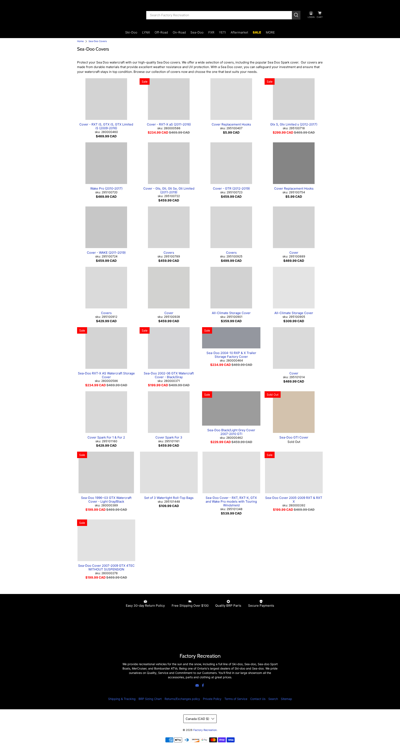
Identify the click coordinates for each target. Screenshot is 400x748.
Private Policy (212, 699)
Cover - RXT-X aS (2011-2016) (169, 124)
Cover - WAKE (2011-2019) (106, 253)
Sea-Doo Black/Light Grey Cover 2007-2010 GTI (231, 432)
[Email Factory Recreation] (197, 686)
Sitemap (286, 699)
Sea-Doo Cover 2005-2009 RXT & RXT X (293, 499)
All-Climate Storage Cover (231, 313)
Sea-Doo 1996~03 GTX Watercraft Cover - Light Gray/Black (106, 499)
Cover (293, 253)
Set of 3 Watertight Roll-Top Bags (169, 498)
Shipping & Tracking (122, 699)
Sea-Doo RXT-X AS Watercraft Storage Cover (106, 375)
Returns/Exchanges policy (182, 699)
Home (80, 41)
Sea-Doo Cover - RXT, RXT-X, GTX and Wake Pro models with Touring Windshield (231, 501)
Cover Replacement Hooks (231, 124)
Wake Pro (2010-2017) (106, 188)
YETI (222, 32)
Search (273, 699)
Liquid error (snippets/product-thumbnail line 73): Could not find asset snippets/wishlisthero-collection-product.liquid (106, 99)
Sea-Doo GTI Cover (293, 437)
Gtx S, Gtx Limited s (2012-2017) (293, 124)
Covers (169, 253)
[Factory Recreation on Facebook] (203, 686)
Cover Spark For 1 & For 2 (106, 437)
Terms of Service (235, 699)
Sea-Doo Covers (98, 41)
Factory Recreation (205, 730)
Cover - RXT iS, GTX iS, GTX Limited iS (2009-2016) (106, 126)
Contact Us (257, 699)
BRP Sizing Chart (150, 699)
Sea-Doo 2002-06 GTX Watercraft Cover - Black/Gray (169, 375)
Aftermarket (239, 32)
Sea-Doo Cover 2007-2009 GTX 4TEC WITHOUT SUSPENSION (106, 567)
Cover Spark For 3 (168, 437)
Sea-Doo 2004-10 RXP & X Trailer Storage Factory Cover (231, 355)
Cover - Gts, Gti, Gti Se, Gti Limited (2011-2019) (168, 190)
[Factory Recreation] (108, 15)
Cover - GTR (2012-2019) (231, 188)
